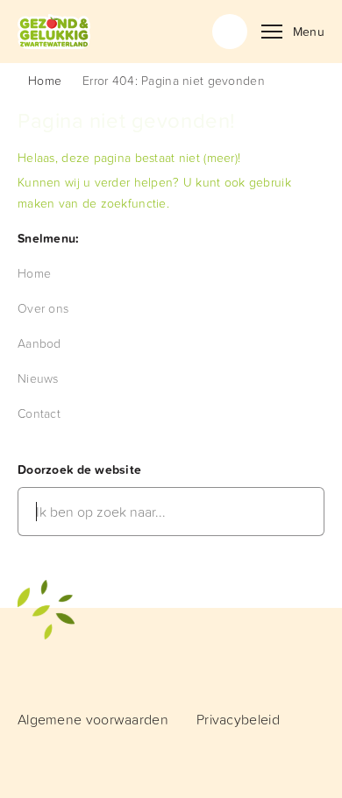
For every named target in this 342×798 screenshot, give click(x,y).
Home (44, 80)
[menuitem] (34, 273)
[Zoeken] (229, 31)
